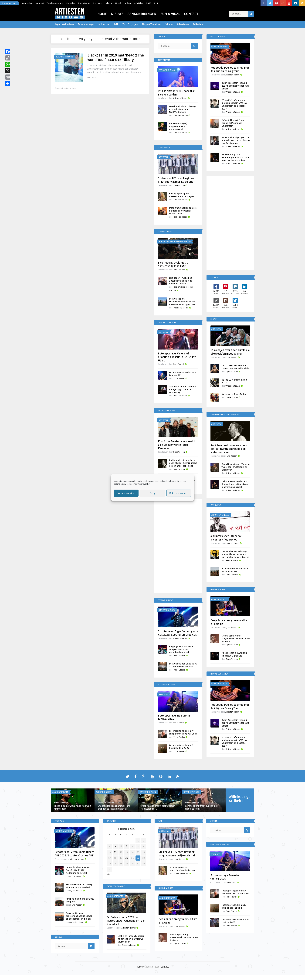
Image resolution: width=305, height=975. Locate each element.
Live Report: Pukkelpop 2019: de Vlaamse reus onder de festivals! (180, 281)
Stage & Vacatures (151, 24)
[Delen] (8, 83)
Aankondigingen (167, 70)
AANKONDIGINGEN (142, 14)
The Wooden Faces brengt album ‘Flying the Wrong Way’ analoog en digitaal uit (236, 554)
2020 (148, 3)
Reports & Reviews (64, 24)
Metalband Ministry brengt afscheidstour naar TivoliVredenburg (182, 109)
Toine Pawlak (178, 364)
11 (115, 852)
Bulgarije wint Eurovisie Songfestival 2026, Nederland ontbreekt (181, 649)
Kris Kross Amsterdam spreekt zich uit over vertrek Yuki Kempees (176, 445)
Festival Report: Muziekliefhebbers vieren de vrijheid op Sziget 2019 (182, 302)
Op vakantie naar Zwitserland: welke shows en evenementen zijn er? (79, 916)
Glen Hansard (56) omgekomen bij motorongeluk (178, 126)
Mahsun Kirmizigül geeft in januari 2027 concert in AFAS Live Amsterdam (236, 140)
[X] (8, 70)
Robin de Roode (180, 217)
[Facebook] (8, 51)
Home (139, 966)
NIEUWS (117, 14)
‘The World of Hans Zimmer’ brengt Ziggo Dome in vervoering (182, 389)
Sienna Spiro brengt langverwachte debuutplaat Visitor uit (236, 639)
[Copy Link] (8, 58)
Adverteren (183, 24)
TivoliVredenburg (55, 3)
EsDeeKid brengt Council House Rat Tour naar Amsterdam (234, 123)
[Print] (8, 77)
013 (156, 3)
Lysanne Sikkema (181, 308)
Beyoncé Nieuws (191, 792)
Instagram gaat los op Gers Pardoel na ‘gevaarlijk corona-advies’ (183, 211)
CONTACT (191, 14)
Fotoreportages (86, 24)
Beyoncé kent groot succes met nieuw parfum (201, 807)
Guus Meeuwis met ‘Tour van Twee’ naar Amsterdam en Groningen (236, 467)
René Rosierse (179, 270)
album (128, 3)
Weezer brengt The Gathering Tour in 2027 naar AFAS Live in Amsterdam (236, 157)
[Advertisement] (178, 546)
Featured (163, 694)
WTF (116, 24)
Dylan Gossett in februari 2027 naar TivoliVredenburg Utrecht (235, 86)
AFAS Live (138, 3)
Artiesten (198, 24)
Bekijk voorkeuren (178, 493)
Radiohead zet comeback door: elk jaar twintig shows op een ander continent (183, 463)
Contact (165, 966)
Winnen (169, 24)
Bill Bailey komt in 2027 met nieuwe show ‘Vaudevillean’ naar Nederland (126, 921)
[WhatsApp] (8, 64)
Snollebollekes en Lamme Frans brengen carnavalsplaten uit (114, 807)
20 (126, 858)
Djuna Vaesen (179, 185)
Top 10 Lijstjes (130, 24)
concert (40, 3)
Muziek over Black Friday (234, 394)
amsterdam (27, 3)
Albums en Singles (220, 515)
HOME (102, 14)
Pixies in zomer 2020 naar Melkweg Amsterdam (72, 807)
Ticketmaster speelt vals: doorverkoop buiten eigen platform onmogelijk (235, 484)
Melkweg (97, 3)
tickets (108, 3)
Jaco (143, 803)
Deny (152, 493)
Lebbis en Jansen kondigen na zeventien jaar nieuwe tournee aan (131, 939)
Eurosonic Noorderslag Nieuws (175, 241)
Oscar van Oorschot (106, 803)
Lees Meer (91, 77)
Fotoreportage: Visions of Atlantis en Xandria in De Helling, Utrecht (177, 357)
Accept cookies (126, 493)
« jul (109, 874)
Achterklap (104, 24)
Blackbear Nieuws (64, 57)
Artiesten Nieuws (180, 98)
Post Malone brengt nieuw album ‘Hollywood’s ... (158, 807)
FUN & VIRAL (170, 14)
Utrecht (118, 3)
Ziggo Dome (84, 3)
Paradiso (70, 3)
